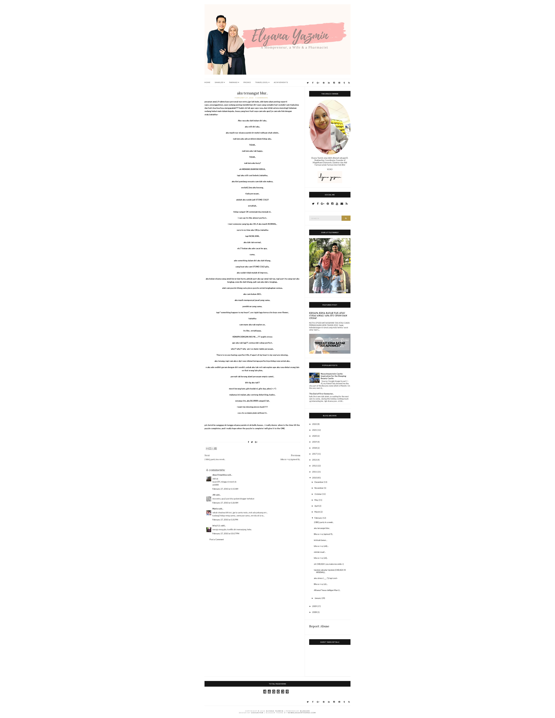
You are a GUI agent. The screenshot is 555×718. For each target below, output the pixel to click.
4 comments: (262, 98)
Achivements (281, 82)
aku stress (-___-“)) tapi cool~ (326, 578)
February (318, 518)
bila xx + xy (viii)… (321, 546)
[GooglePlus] (318, 83)
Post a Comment (217, 539)
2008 (314, 612)
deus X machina (219, 475)
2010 (314, 478)
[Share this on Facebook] (248, 442)
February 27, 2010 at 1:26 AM (225, 503)
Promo (247, 82)
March (317, 512)
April (316, 506)
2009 (314, 606)
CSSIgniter (257, 713)
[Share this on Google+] (256, 442)
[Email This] (207, 448)
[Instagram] (334, 83)
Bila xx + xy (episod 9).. (323, 534)
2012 (314, 466)
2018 (314, 448)
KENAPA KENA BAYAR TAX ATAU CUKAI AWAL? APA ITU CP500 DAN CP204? (328, 316)
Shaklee (219, 82)
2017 (314, 454)
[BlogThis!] (210, 448)
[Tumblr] (344, 83)
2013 (314, 460)
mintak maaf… (320, 552)
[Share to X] (212, 448)
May (316, 500)
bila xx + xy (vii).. (321, 558)
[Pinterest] (323, 83)
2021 (314, 430)
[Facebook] (312, 83)
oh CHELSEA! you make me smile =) (329, 564)
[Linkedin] (328, 83)
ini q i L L (216, 525)
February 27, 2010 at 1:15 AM (225, 489)
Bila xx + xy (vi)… (321, 584)
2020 (314, 436)
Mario (215, 508)
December (319, 482)
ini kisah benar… (320, 540)
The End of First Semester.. (321, 394)
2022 (314, 424)
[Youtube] (339, 83)
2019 (314, 442)
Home (207, 82)
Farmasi (233, 82)
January (318, 598)
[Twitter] (307, 83)
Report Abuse (319, 626)
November (319, 488)
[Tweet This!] (252, 442)
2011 (314, 472)
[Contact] (342, 203)
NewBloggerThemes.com (302, 713)
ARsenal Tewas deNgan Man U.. (327, 590)
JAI (213, 495)
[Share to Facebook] (215, 448)
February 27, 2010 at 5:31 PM (225, 519)
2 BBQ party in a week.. (324, 522)
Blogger (305, 711)
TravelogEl (261, 82)
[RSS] (349, 83)
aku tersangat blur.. (252, 93)
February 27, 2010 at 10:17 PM (225, 533)
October (318, 494)
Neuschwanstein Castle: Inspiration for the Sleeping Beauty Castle (333, 376)
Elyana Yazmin (274, 711)
